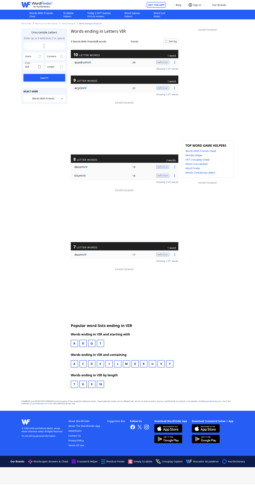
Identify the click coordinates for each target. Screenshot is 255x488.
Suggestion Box (116, 421)
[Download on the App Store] (168, 428)
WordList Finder (115, 461)
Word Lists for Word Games (46, 24)
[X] (139, 427)
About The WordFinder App (84, 426)
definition (162, 62)
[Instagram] (146, 427)
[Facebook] (132, 427)
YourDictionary (236, 461)
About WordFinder (79, 421)
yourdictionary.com (213, 401)
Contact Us (74, 435)
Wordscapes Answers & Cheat (50, 461)
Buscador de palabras (206, 461)
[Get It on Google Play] (168, 439)
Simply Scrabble (143, 461)
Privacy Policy (76, 440)
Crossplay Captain (172, 461)
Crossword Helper (87, 461)
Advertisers (75, 430)
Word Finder (26, 24)
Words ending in (68, 24)
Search (44, 77)
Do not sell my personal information (38, 435)
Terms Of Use (76, 445)
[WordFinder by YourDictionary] (37, 5)
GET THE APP (156, 5)
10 (100, 384)
